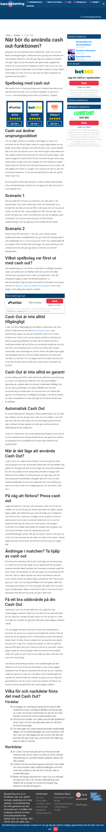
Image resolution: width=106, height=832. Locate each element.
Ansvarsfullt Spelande (41, 808)
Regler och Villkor (54, 305)
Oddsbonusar (35, 2)
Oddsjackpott (61, 806)
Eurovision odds (83, 56)
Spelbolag (80, 2)
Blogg (57, 800)
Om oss (40, 797)
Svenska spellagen (63, 803)
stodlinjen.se (11, 311)
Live (69, 2)
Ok (55, 828)
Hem (8, 35)
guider (17, 35)
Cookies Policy (43, 803)
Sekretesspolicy (43, 812)
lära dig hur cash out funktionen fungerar (31, 285)
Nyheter (30, 6)
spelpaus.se (21, 311)
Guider (95, 2)
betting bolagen (42, 330)
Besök (54, 301)
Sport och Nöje (54, 2)
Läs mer (14, 123)
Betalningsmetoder (63, 797)
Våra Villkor (41, 800)
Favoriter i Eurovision (86, 50)
